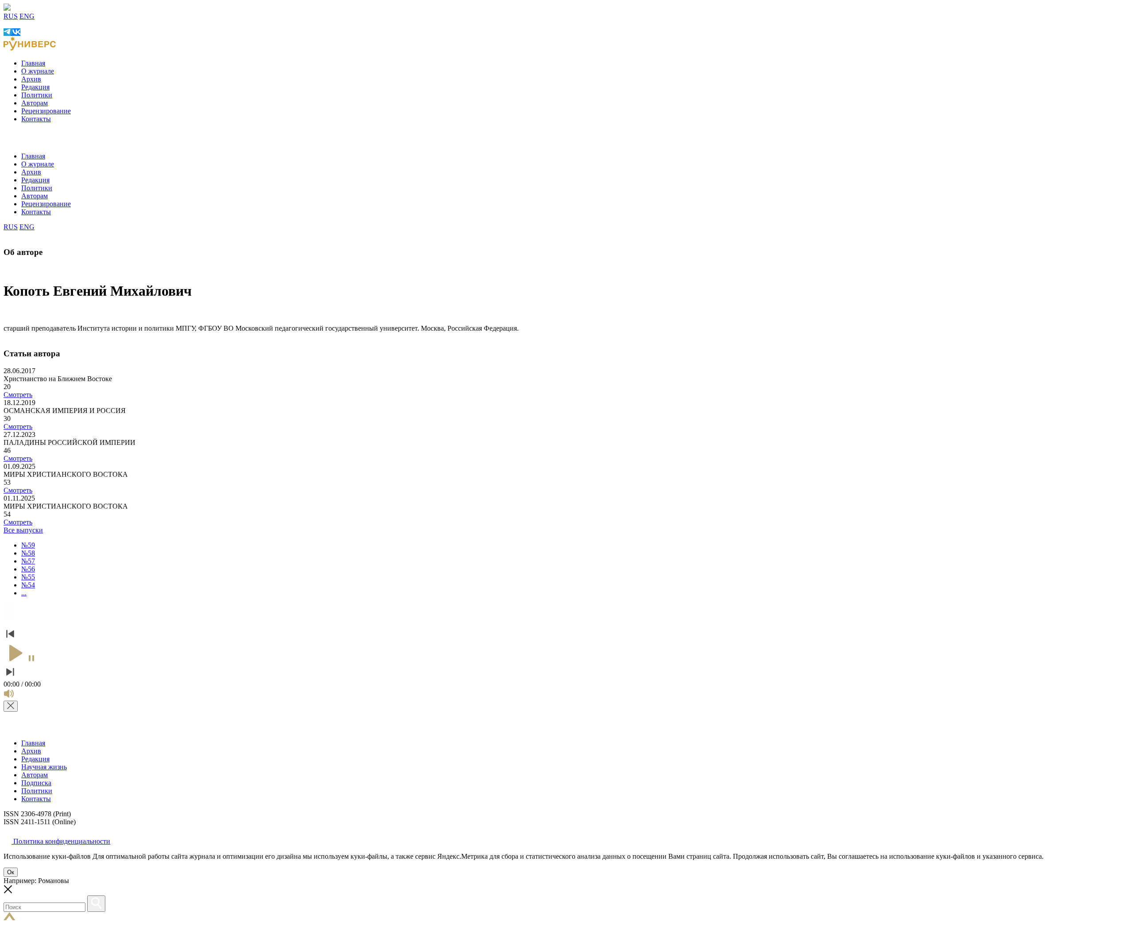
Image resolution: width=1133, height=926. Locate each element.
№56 (28, 569)
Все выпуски (23, 530)
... (24, 593)
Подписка (36, 783)
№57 (28, 561)
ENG (27, 16)
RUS (11, 16)
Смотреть (18, 394)
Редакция (35, 87)
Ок (10, 872)
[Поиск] (96, 903)
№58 (28, 553)
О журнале (37, 71)
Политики (36, 95)
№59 (28, 545)
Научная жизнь (44, 767)
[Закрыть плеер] (11, 706)
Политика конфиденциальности (61, 841)
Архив (31, 79)
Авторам (34, 103)
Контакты (36, 119)
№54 (28, 585)
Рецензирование (46, 111)
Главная (33, 63)
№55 (28, 577)
